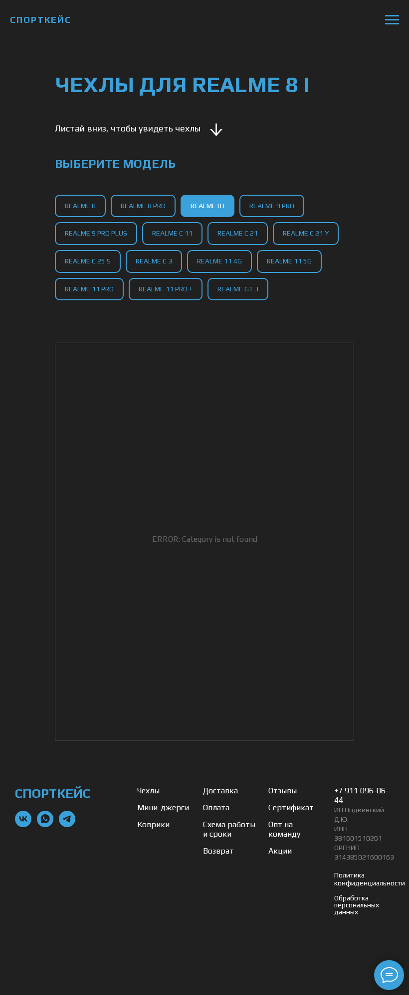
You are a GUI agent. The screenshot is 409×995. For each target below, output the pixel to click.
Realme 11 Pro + (166, 289)
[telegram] (67, 824)
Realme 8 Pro (143, 206)
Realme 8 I (207, 206)
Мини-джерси (163, 807)
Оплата (216, 807)
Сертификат (291, 807)
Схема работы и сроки (229, 829)
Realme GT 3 (237, 289)
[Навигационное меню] (392, 20)
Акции (280, 851)
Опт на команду (284, 829)
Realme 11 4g (219, 261)
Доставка (220, 790)
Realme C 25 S (88, 261)
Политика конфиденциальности (369, 879)
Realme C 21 (237, 233)
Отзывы (282, 790)
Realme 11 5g (289, 261)
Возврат (218, 851)
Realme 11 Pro (89, 289)
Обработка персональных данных (356, 904)
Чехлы (148, 790)
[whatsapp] (45, 824)
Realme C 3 (154, 261)
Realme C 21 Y (306, 233)
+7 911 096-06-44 (361, 795)
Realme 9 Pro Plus (96, 233)
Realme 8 (80, 206)
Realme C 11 (172, 233)
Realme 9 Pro (271, 206)
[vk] (23, 824)
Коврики (153, 824)
